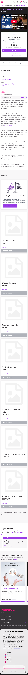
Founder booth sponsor (12, 496)
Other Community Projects (6, 85)
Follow (14, 50)
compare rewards (9, 205)
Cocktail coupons (10, 367)
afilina (4, 11)
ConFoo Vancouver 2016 (12, 9)
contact (9, 79)
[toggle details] (24, 601)
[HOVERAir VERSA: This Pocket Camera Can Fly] (13, 574)
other (3, 91)
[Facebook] (1, 616)
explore (16, 559)
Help (13, 532)
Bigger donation (9, 283)
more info (3, 79)
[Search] (14, 2)
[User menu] (23, 2)
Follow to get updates (9, 546)
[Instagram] (9, 616)
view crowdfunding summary (14, 55)
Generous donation (10, 325)
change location (21, 5)
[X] (4, 616)
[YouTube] (6, 616)
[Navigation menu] (26, 2)
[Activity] (20, 2)
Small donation (8, 241)
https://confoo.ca (9, 125)
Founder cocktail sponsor (13, 454)
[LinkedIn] (11, 616)
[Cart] (17, 2)
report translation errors (14, 626)
